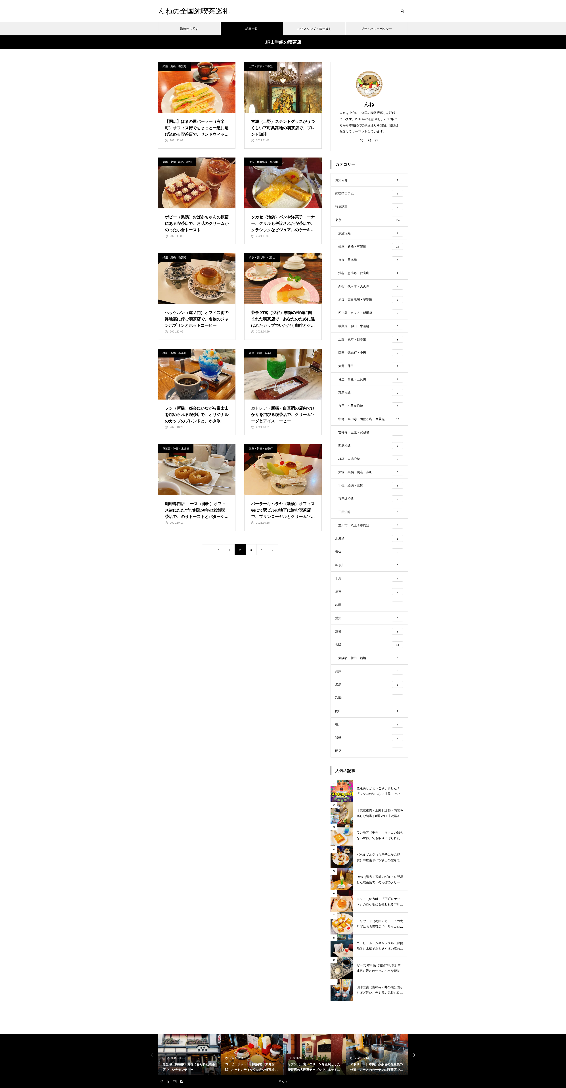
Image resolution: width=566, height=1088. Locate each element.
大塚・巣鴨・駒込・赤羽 (177, 161)
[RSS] (181, 1081)
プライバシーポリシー (376, 29)
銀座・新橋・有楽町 (174, 66)
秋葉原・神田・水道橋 (176, 448)
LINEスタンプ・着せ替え (314, 29)
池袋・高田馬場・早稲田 (263, 161)
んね (369, 104)
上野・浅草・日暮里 (261, 66)
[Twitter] (361, 140)
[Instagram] (369, 140)
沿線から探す (189, 29)
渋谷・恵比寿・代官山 (262, 257)
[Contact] (377, 140)
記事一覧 (251, 29)
